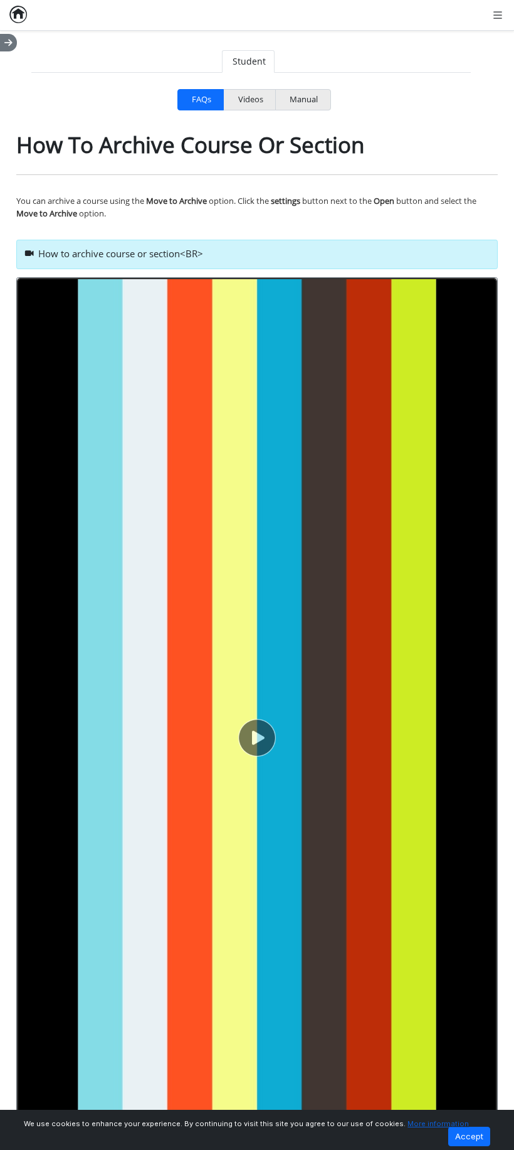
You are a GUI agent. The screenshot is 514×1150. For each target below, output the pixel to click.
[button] (257, 738)
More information (438, 1123)
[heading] (257, 255)
